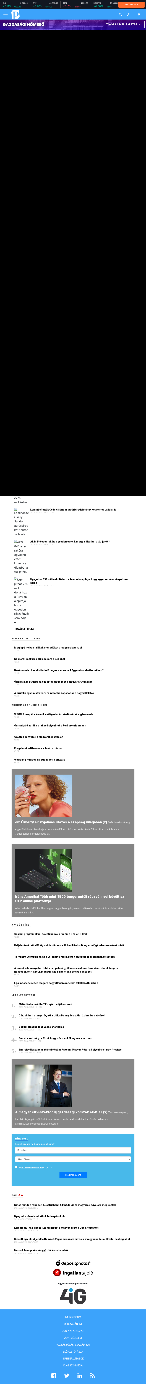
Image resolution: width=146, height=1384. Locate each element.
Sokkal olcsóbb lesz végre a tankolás (41, 1026)
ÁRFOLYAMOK (131, 4)
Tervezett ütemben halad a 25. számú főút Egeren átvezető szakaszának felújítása (64, 956)
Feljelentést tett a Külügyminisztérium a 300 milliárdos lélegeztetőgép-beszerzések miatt (69, 945)
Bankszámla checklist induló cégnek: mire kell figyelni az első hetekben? (59, 670)
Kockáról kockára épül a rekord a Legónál (39, 659)
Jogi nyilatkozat (73, 1330)
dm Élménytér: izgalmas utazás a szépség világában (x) (61, 822)
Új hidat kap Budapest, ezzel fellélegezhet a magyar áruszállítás (53, 681)
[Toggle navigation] (5, 14)
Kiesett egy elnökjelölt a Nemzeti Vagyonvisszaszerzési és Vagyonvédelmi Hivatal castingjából (72, 1239)
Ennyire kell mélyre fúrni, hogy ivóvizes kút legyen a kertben (56, 1038)
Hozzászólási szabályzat (73, 1344)
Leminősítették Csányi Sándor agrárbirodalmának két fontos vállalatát (73, 509)
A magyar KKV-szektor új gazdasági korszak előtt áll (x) (61, 1112)
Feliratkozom (73, 1175)
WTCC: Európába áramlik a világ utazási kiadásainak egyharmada (53, 714)
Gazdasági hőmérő (23, 24)
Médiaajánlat (73, 1324)
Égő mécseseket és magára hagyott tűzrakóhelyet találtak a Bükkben (56, 983)
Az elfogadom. (35, 1167)
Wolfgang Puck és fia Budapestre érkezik (39, 759)
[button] (129, 14)
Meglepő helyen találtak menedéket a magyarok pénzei (48, 647)
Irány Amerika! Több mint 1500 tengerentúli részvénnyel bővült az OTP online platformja (69, 898)
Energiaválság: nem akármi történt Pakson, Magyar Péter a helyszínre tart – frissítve (70, 1049)
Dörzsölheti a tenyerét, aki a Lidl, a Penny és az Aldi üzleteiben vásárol (62, 1015)
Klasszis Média (73, 1365)
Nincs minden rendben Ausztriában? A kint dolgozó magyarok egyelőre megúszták (65, 1205)
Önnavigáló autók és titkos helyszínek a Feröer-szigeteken (50, 725)
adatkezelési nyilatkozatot (32, 1167)
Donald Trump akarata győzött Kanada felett (41, 1250)
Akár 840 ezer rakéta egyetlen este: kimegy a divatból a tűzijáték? (70, 541)
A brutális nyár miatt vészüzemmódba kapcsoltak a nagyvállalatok (54, 693)
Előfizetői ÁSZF (73, 1351)
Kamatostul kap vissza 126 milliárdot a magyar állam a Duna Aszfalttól (56, 1227)
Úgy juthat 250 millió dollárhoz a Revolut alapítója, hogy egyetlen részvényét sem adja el (79, 581)
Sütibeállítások (73, 1358)
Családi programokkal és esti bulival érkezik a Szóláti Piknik (50, 934)
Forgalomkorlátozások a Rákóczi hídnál (38, 748)
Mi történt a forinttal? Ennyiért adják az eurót (46, 1004)
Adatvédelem (73, 1337)
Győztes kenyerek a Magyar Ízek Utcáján (38, 737)
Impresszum (73, 1317)
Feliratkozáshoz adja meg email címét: (35, 1144)
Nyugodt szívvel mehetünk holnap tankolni (40, 1216)
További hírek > (24, 629)
